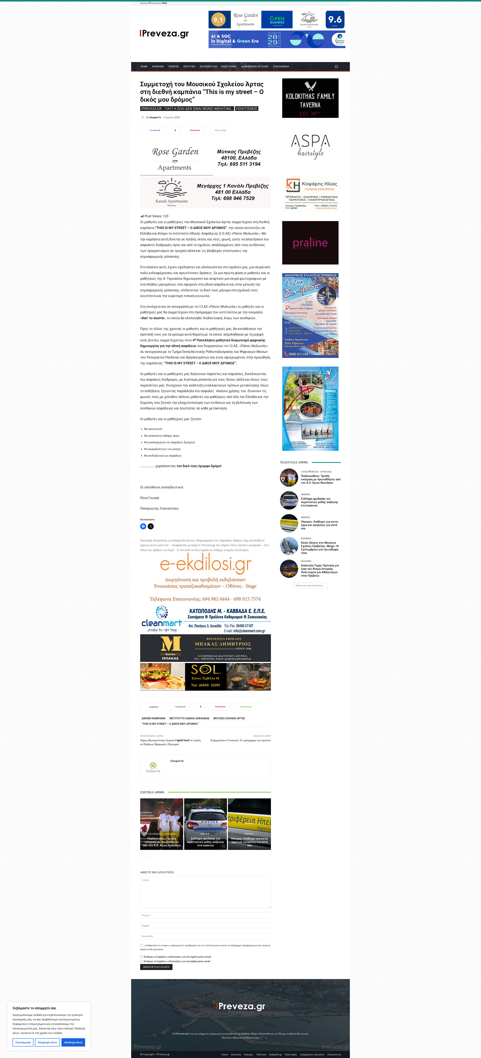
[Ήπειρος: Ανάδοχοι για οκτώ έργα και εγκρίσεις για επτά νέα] (249, 824)
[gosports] (143, 117)
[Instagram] (329, 3)
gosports (155, 117)
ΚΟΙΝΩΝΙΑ (306, 538)
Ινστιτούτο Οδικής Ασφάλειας (189, 718)
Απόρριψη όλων (47, 1042)
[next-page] (148, 856)
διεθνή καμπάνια (154, 718)
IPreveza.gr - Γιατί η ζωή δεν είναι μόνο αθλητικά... (187, 108)
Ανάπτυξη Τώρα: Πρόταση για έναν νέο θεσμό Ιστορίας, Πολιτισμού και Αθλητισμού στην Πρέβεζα (320, 570)
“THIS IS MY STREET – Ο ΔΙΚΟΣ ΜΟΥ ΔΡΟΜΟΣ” (170, 723)
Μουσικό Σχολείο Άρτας (229, 718)
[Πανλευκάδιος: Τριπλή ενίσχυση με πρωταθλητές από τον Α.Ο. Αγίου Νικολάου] (161, 824)
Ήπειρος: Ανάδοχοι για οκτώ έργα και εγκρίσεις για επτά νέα (249, 842)
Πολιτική (306, 561)
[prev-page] (142, 856)
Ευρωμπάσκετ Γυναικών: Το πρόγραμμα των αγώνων (241, 740)
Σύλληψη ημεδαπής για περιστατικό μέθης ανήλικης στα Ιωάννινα (205, 842)
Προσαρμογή (23, 1042)
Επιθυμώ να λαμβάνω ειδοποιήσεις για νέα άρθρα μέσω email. (177, 961)
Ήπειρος (205, 834)
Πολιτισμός (246, 108)
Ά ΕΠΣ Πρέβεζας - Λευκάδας (161, 834)
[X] (334, 3)
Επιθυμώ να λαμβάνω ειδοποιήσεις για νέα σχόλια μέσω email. (177, 956)
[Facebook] (320, 3)
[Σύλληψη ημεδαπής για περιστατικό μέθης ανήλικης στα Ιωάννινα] (205, 824)
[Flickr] (325, 3)
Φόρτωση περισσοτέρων (309, 585)
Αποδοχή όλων (73, 1042)
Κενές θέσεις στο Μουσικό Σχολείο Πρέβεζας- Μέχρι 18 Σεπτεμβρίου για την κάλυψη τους (320, 548)
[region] (49, 1026)
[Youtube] (338, 3)
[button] (336, 66)
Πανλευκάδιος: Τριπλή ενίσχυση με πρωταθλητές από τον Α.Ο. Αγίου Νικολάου (162, 842)
